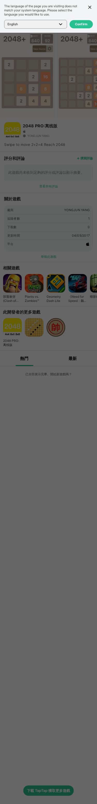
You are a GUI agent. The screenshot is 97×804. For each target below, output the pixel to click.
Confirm (81, 24)
